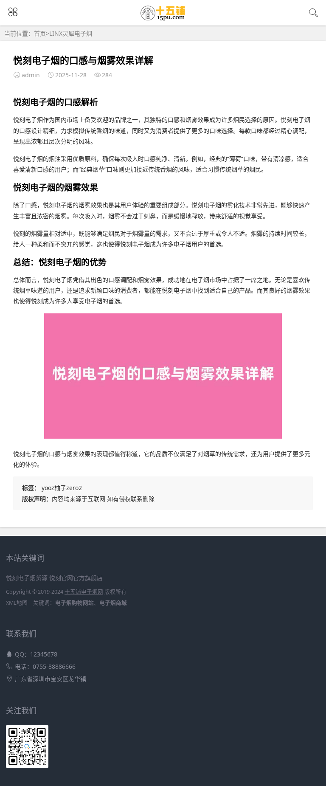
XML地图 (17, 602)
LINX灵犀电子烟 (70, 33)
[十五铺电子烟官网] (163, 18)
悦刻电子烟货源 (27, 578)
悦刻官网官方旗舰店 (76, 578)
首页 (40, 33)
